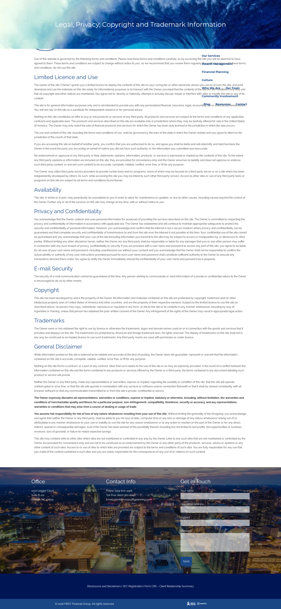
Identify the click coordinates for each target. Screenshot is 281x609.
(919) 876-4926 (123, 490)
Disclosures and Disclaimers (104, 586)
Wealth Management (217, 64)
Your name (200, 490)
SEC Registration (133, 586)
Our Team (233, 88)
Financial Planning (215, 72)
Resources (223, 104)
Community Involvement (220, 96)
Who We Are (211, 88)
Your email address (205, 504)
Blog (207, 104)
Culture (207, 80)
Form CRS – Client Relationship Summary (169, 586)
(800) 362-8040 (126, 495)
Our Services (211, 55)
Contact (241, 104)
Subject (198, 517)
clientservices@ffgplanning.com (133, 499)
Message (198, 530)
